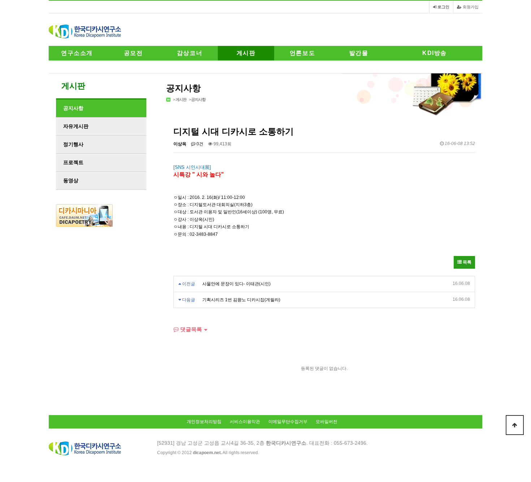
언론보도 (302, 53)
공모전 (133, 53)
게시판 (246, 53)
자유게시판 (75, 126)
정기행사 (73, 144)
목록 (466, 262)
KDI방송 (434, 53)
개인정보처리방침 (204, 421)
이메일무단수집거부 (287, 421)
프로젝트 (73, 162)
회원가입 (470, 7)
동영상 (70, 180)
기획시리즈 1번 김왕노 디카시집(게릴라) (241, 299)
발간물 (358, 53)
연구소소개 (77, 53)
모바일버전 (326, 421)
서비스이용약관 (245, 421)
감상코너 (189, 53)
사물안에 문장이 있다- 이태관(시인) (236, 283)
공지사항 (198, 99)
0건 (199, 143)
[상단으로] (515, 425)
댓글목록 (190, 329)
